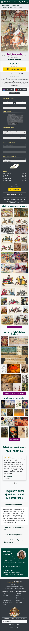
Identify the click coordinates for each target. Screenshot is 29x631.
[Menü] (1, 2)
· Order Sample (19, 602)
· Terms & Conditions (6, 597)
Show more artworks (14, 439)
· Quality (17, 597)
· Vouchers (18, 600)
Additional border (6, 106)
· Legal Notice (5, 595)
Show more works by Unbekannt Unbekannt (14, 393)
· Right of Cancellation (6, 600)
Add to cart (15, 189)
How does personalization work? (13, 504)
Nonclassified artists (15, 5)
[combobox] (14, 108)
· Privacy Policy (5, 599)
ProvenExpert (9, 476)
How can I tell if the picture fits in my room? (14, 528)
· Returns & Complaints (7, 602)
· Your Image (18, 593)
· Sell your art (18, 595)
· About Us (4, 604)
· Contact (4, 593)
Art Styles (7, 5)
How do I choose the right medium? (13, 535)
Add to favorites (21, 89)
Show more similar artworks (14, 327)
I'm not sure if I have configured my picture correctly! (13, 541)
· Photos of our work (20, 599)
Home (2, 5)
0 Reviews (17, 92)
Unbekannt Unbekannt (7, 7)
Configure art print (15, 69)
